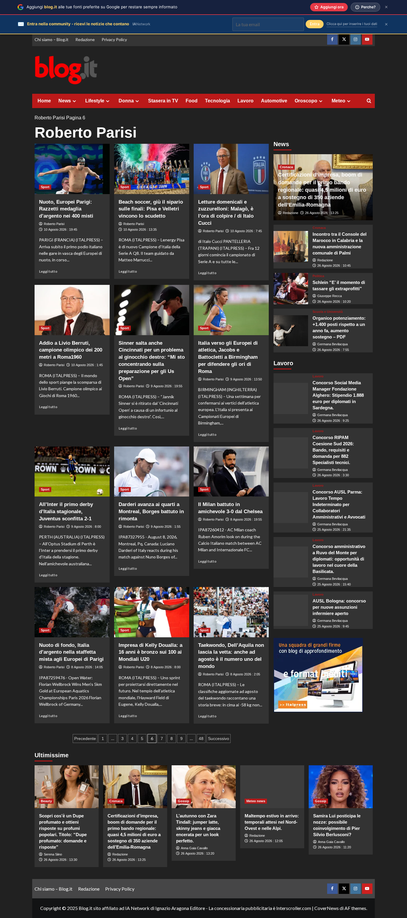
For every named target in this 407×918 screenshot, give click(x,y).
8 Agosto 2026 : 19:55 (246, 519)
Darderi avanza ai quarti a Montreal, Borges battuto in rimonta (151, 512)
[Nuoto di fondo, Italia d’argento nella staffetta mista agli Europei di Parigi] (72, 612)
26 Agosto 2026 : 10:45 (334, 266)
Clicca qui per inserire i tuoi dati (352, 24)
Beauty (46, 801)
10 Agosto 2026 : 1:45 (87, 365)
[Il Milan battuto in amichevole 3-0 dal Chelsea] (231, 471)
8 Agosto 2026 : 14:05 (87, 667)
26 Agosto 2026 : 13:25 (321, 213)
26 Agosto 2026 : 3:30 (333, 475)
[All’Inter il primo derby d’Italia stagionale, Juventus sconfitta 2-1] (72, 471)
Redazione (85, 39)
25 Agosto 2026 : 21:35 (334, 530)
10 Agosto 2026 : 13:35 (140, 229)
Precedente (85, 738)
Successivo (218, 738)
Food (192, 100)
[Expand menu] (74, 101)
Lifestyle (94, 100)
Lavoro (245, 100)
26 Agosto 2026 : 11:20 (334, 847)
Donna (126, 100)
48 (201, 738)
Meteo (338, 100)
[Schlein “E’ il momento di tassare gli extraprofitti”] (291, 289)
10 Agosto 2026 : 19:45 (60, 229)
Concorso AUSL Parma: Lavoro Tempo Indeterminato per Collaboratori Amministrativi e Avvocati (339, 504)
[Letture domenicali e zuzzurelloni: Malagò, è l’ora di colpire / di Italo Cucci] (231, 169)
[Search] (369, 101)
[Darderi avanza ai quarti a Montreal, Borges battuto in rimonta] (151, 471)
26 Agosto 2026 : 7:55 (333, 350)
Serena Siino (53, 854)
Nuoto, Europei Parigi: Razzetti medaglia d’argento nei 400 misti (66, 209)
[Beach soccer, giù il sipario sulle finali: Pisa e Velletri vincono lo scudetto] (151, 169)
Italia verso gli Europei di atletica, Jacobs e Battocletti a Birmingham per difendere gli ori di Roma (228, 357)
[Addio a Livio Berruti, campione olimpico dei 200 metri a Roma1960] (72, 310)
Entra (314, 24)
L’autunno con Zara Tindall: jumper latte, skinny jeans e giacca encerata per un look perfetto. (198, 828)
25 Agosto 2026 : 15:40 (334, 584)
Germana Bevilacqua (332, 344)
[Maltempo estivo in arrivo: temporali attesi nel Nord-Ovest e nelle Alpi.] (272, 786)
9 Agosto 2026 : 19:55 (166, 386)
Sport (45, 187)
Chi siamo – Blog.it (52, 39)
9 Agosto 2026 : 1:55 (166, 526)
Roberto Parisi (50, 117)
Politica (318, 276)
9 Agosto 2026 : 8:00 (86, 526)
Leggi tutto (48, 271)
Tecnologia (217, 100)
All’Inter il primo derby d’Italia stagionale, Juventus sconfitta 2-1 (66, 512)
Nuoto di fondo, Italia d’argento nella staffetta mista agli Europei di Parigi (71, 652)
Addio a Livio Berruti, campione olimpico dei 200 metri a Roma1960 (70, 350)
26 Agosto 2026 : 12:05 (266, 841)
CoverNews (326, 908)
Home (44, 100)
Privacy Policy (114, 39)
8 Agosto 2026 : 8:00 (166, 667)
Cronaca (286, 167)
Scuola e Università (328, 312)
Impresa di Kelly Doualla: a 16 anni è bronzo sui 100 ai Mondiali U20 (150, 652)
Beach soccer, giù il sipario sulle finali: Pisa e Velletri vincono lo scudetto (151, 209)
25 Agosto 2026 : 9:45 (333, 626)
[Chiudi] (386, 7)
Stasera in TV (163, 100)
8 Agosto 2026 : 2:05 (245, 674)
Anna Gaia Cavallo (194, 848)
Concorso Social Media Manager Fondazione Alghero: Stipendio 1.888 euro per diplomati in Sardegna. (338, 395)
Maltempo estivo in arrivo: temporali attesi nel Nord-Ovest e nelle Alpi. (272, 822)
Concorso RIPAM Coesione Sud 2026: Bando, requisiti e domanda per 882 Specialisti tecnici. (333, 450)
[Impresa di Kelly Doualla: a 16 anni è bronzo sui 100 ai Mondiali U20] (151, 612)
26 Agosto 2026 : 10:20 (334, 301)
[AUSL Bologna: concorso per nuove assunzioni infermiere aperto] (291, 610)
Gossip (183, 801)
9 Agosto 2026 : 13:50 (246, 379)
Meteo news (255, 801)
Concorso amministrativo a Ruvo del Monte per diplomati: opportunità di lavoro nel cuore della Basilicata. (339, 559)
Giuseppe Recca (329, 296)
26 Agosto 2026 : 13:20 (197, 853)
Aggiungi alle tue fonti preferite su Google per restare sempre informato (102, 6)
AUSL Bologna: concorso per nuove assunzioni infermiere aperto (339, 607)
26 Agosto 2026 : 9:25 (333, 421)
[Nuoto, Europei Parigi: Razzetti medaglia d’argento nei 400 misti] (72, 169)
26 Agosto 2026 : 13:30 (60, 859)
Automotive (274, 100)
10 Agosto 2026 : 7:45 (246, 231)
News (64, 100)
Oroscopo (306, 100)
